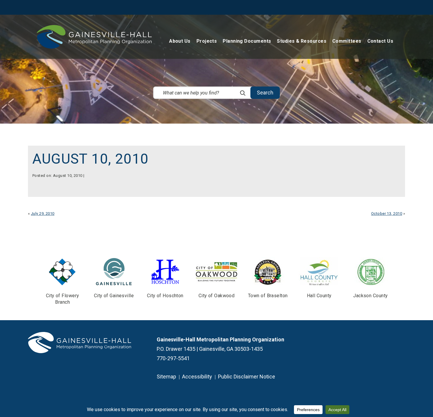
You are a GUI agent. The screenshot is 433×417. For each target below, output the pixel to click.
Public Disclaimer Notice (246, 376)
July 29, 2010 (42, 213)
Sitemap (166, 376)
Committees (346, 41)
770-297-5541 (173, 358)
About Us (180, 41)
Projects (206, 41)
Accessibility (197, 376)
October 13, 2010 (386, 213)
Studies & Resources (301, 41)
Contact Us (380, 41)
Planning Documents (247, 41)
